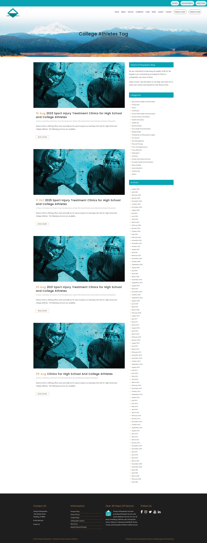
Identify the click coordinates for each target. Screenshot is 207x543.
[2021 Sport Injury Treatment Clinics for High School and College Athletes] (79, 259)
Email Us (36, 524)
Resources (74, 524)
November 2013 (137, 388)
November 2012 (137, 422)
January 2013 (136, 418)
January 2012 (136, 443)
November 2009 (137, 464)
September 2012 (137, 428)
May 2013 (135, 406)
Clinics (39, 121)
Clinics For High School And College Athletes (80, 374)
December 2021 (137, 240)
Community (45, 121)
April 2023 (135, 219)
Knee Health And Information (141, 129)
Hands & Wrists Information (141, 117)
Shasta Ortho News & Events (81, 121)
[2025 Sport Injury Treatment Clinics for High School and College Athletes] (79, 172)
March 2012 (135, 440)
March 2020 (135, 277)
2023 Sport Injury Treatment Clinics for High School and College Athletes (79, 115)
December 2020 (137, 258)
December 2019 (137, 280)
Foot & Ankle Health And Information (143, 114)
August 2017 (136, 316)
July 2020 (134, 271)
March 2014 (135, 382)
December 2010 (137, 446)
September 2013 (137, 394)
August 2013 (136, 397)
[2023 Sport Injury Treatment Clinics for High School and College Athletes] (79, 85)
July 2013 (134, 400)
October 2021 (136, 246)
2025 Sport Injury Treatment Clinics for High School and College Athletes (78, 202)
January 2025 (136, 198)
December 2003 (137, 467)
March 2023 (135, 222)
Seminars (135, 156)
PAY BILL (175, 3)
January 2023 (136, 228)
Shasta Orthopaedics (109, 121)
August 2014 (136, 367)
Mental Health (136, 132)
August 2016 (136, 328)
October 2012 (136, 425)
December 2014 (137, 355)
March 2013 (135, 412)
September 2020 (137, 264)
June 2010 (135, 455)
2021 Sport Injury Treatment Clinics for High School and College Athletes (79, 289)
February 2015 (136, 352)
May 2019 (135, 289)
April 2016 (135, 331)
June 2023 (135, 216)
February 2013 (136, 415)
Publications (136, 153)
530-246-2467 (39, 520)
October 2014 (136, 361)
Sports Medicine (96, 121)
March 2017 (135, 325)
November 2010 (137, 449)
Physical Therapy (137, 144)
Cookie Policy (75, 518)
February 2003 (136, 479)
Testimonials (136, 171)
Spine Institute (136, 165)
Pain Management (138, 141)
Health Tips (135, 123)
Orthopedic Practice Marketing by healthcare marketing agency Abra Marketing (149, 539)
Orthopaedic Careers (77, 521)
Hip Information (137, 126)
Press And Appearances (65, 121)
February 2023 (136, 225)
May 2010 (135, 458)
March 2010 (135, 461)
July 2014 (134, 370)
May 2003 (135, 470)
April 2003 (135, 473)
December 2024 (137, 201)
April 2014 (135, 379)
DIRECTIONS (201, 3)
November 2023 (137, 207)
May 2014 (135, 376)
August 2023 (136, 210)
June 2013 (135, 403)
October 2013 (136, 391)
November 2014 (137, 358)
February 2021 (136, 255)
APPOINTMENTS (187, 3)
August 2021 (136, 249)
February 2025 (136, 195)
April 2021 (135, 252)
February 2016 (136, 337)
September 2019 (137, 283)
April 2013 (135, 409)
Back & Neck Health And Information (143, 102)
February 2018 (136, 313)
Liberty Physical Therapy (79, 527)
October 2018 (136, 295)
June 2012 (135, 434)
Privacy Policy (75, 511)
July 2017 (134, 319)
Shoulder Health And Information (142, 162)
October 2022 (136, 231)
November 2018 (137, 292)
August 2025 (136, 189)
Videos (134, 174)
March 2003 (135, 476)
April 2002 (135, 482)
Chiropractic (136, 105)
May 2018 (135, 307)
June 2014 (135, 373)
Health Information (138, 120)
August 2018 (136, 301)
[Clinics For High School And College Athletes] (79, 345)
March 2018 (135, 310)
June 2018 (135, 304)
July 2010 (134, 452)
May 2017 (135, 322)
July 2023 (134, 213)
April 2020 (135, 274)
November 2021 (137, 243)
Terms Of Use (75, 514)
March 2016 (135, 334)
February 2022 (136, 237)
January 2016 (136, 340)
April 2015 (135, 346)
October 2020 (136, 261)
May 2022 (135, 234)
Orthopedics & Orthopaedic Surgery (143, 135)
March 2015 (135, 349)
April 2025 (135, 192)
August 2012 (136, 431)
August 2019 (136, 286)
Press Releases (137, 150)
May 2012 (135, 437)
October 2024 (136, 204)
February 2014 (136, 385)
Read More (42, 137)
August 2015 (136, 343)
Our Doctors (53, 121)
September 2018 (137, 298)
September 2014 (137, 364)
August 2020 (136, 267)
